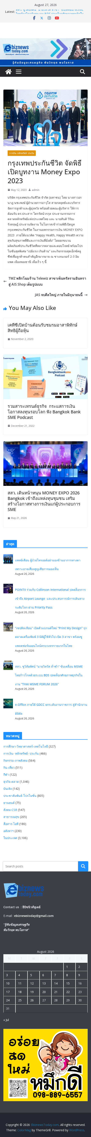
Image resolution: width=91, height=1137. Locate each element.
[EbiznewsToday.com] (45, 41)
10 (8, 983)
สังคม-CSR (10, 810)
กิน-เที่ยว (9, 767)
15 (68, 983)
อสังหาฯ (8, 831)
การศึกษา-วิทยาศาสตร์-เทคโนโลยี (25, 746)
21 (56, 992)
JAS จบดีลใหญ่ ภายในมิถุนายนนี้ (59, 294)
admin (35, 190)
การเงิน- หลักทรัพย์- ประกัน (21, 153)
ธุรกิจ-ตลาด (11, 782)
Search (83, 866)
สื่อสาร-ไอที (10, 824)
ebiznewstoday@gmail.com (34, 916)
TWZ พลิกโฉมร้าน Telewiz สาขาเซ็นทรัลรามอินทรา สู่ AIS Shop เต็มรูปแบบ (47, 281)
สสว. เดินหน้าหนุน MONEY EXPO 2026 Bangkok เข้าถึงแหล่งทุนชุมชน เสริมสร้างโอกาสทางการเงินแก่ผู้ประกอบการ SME (44, 501)
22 (68, 992)
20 (44, 992)
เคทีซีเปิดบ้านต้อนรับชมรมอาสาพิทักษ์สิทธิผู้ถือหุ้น (42, 327)
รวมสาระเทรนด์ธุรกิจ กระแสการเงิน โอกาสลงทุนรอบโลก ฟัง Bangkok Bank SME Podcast (44, 411)
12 (32, 983)
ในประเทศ (10, 838)
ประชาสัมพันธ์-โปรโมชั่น (19, 796)
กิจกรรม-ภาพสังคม (15, 760)
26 (32, 1000)
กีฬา (6, 775)
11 (20, 983)
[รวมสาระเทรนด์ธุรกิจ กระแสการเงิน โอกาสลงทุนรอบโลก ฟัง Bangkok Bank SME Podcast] (45, 357)
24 (8, 1000)
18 (20, 992)
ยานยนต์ (9, 803)
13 (44, 983)
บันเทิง (7, 789)
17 (8, 992)
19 (32, 992)
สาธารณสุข (11, 817)
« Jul (6, 1020)
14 (56, 983)
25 (20, 1000)
